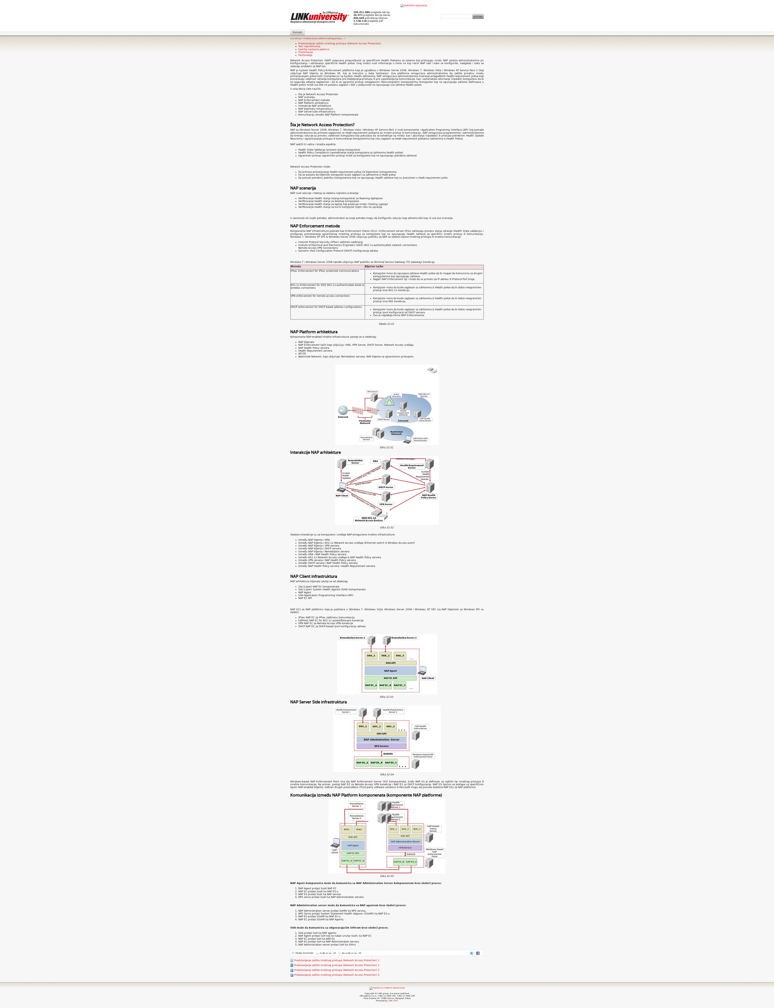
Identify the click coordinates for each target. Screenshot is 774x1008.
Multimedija (305, 55)
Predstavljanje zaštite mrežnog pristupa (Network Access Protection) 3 (337, 970)
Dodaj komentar (304, 953)
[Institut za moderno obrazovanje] (387, 988)
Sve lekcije (295, 38)
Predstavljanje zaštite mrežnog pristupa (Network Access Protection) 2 (337, 965)
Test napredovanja (309, 46)
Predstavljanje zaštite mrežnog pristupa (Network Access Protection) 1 (337, 960)
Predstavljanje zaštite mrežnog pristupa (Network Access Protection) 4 (337, 975)
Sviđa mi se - (328, 953)
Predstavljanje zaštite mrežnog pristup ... (323, 38)
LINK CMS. (393, 1001)
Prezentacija (305, 52)
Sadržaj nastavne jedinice (313, 49)
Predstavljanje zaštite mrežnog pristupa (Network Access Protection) (339, 43)
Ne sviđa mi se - (351, 953)
